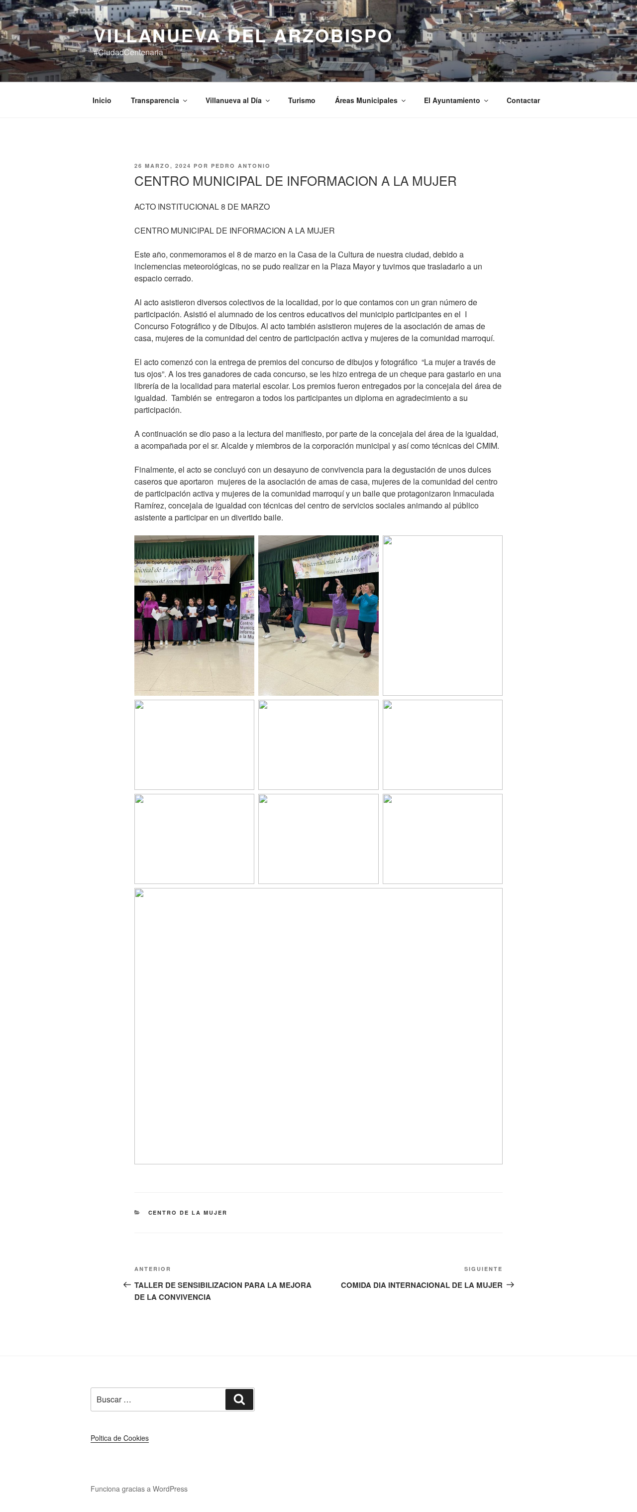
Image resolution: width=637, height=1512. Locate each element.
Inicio (102, 100)
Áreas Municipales (366, 100)
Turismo (302, 100)
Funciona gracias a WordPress (139, 1489)
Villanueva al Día (234, 100)
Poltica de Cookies (120, 1438)
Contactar (523, 100)
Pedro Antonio (241, 165)
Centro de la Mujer (188, 1212)
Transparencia (155, 100)
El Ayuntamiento (452, 100)
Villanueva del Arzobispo (243, 35)
